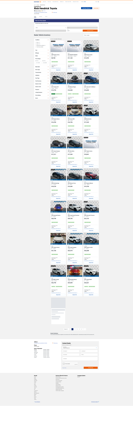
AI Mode (83, 1)
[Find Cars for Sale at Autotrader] (37, 1)
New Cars (49, 1)
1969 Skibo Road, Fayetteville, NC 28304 (40, 12)
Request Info (58, 102)
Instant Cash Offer (68, 1)
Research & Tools (75, 1)
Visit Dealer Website (86, 8)
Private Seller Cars (55, 1)
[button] (97, 1)
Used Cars (44, 1)
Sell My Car (62, 1)
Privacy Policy (64, 370)
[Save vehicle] (65, 41)
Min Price (36, 60)
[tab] (35, 16)
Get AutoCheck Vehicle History (55, 100)
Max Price (43, 60)
